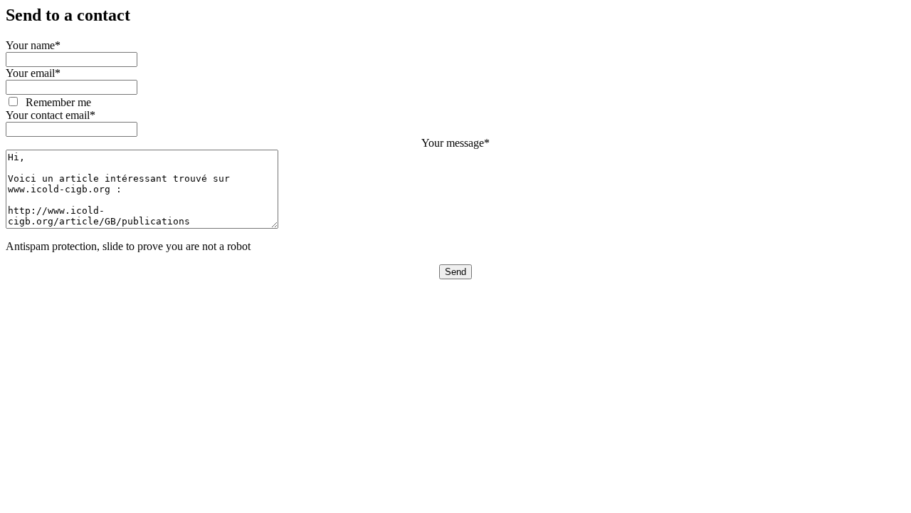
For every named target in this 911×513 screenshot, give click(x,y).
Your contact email (50, 115)
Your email (33, 73)
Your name (33, 45)
